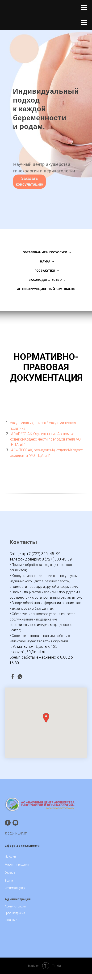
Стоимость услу (15, 888)
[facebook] (13, 677)
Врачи (9, 880)
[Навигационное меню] (84, 7)
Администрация (18, 899)
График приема (15, 913)
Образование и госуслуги (45, 252)
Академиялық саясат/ (29, 423)
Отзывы (10, 872)
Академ (55, 423)
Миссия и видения (17, 864)
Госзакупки (45, 270)
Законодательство (45, 280)
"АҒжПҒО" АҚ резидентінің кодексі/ (40, 450)
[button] (46, 718)
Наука (45, 261)
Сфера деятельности (22, 845)
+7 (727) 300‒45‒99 (43, 554)
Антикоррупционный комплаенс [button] (46, 289)
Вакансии (11, 920)
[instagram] (15, 823)
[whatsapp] (20, 677)
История (10, 856)
